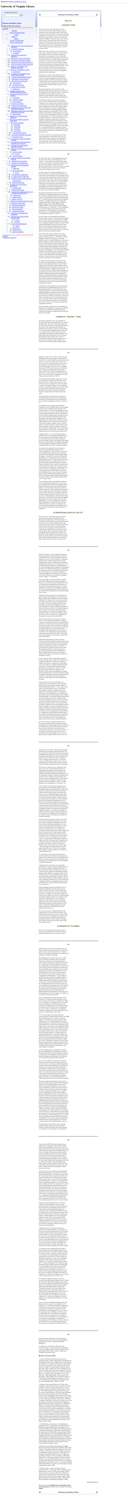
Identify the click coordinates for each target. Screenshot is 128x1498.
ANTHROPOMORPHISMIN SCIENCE (21, 77)
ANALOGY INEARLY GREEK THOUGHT (22, 64)
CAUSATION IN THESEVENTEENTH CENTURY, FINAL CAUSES (20, 143)
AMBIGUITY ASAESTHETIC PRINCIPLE (22, 62)
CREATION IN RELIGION (18, 205)
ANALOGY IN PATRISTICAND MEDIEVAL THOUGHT (19, 67)
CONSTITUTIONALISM (17, 190)
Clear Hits (5, 29)
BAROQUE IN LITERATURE (19, 105)
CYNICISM (17, 222)
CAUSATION (17, 131)
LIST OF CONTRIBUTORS (17, 40)
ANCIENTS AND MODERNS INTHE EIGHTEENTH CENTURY (20, 74)
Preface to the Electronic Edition (17, 32)
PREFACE (14, 36)
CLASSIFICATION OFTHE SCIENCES (21, 178)
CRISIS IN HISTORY (17, 209)
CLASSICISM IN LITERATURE (19, 174)
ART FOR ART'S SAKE (18, 85)
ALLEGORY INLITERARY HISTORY (20, 60)
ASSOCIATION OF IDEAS (18, 87)
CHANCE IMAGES (17, 156)
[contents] (16, 38)
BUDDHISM (17, 125)
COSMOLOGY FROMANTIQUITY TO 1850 (21, 201)
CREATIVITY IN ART (17, 207)
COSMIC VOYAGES (16, 199)
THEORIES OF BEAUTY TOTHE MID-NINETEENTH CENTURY (21, 108)
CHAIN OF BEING (17, 152)
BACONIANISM (17, 101)
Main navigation (21, 1)
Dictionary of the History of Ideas (12, 23)
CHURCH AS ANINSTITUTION (19, 163)
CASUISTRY (17, 127)
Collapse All (6, 237)
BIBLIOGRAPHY (17, 180)
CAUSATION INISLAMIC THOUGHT (21, 135)
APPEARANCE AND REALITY (19, 81)
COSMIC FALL (17, 195)
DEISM (17, 226)
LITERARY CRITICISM (18, 211)
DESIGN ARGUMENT (18, 232)
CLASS (17, 172)
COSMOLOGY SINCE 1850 (18, 203)
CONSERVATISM (16, 188)
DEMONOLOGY (17, 230)
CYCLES (17, 220)
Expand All (12, 237)
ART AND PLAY (17, 83)
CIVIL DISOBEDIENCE (17, 170)
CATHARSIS (17, 129)
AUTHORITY (16, 97)
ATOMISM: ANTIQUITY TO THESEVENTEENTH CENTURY (18, 92)
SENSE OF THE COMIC (18, 182)
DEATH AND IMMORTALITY (19, 224)
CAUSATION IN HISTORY (19, 133)
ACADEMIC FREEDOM (17, 49)
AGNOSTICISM (17, 51)
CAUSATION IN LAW (17, 137)
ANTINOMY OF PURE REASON (19, 79)
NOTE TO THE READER (16, 42)
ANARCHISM (16, 72)
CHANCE (17, 154)
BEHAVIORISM (16, 114)
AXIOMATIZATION (18, 99)
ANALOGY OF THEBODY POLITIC (19, 70)
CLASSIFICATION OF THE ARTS (20, 176)
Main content (13, 1)
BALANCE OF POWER (17, 103)
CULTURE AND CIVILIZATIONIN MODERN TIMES (19, 217)
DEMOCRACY (16, 228)
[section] (16, 34)
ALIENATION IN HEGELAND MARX (20, 58)
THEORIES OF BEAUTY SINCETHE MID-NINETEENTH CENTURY (22, 111)
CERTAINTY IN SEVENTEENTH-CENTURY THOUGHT (19, 146)
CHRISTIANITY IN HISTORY (19, 161)
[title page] (14, 30)
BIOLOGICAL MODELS (17, 123)
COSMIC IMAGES (16, 197)
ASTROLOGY (16, 89)
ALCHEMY (16, 53)
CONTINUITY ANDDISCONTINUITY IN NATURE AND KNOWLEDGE (22, 192)
